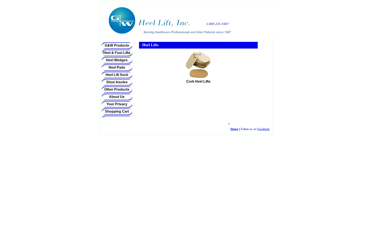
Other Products (116, 89)
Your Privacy (116, 104)
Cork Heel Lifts (198, 81)
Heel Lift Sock (117, 75)
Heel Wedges (117, 60)
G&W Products (117, 45)
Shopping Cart (117, 111)
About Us (117, 97)
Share (234, 129)
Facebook (263, 129)
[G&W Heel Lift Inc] (154, 22)
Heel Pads (117, 67)
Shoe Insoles (117, 82)
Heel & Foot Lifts (116, 53)
